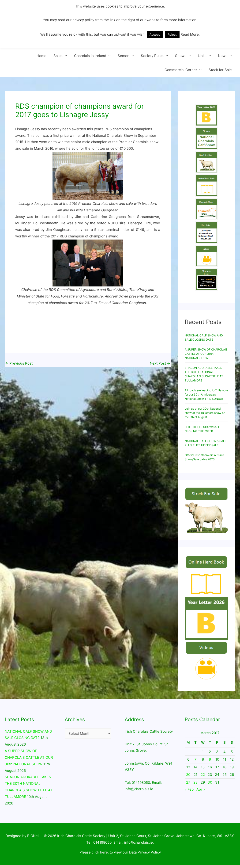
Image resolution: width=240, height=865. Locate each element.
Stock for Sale (220, 70)
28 (195, 782)
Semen (123, 55)
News (222, 55)
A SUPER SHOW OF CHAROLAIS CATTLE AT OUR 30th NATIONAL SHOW (206, 354)
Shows (180, 55)
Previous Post (19, 363)
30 (210, 782)
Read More (189, 34)
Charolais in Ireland (90, 55)
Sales (58, 55)
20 (188, 774)
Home (41, 55)
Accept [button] (155, 34)
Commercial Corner (181, 70)
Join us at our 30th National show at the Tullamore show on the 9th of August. (205, 413)
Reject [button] (172, 34)
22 (203, 774)
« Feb (189, 789)
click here (100, 852)
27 (188, 782)
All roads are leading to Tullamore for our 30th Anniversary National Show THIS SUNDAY (206, 394)
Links (202, 55)
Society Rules (152, 55)
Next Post (160, 363)
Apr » (200, 789)
